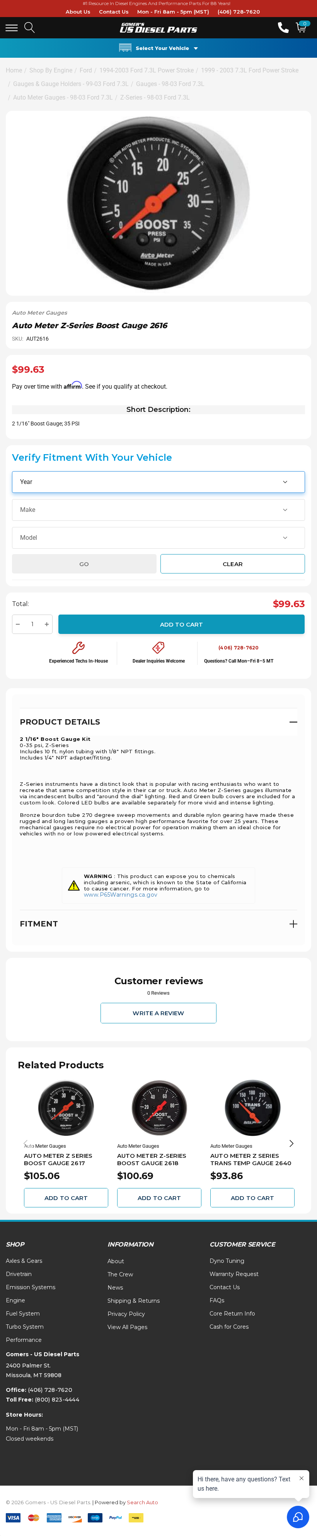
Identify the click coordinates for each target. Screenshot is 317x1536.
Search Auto (142, 1502)
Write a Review (158, 1013)
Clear (232, 563)
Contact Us (114, 12)
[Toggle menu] (11, 28)
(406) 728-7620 (239, 12)
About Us (78, 12)
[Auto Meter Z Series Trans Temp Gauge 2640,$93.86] (252, 1108)
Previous (25, 1143)
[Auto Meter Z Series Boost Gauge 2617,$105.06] (66, 1108)
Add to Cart (181, 624)
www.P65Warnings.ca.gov (121, 895)
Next (291, 1143)
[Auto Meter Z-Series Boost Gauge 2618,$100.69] (159, 1108)
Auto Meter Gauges (39, 312)
